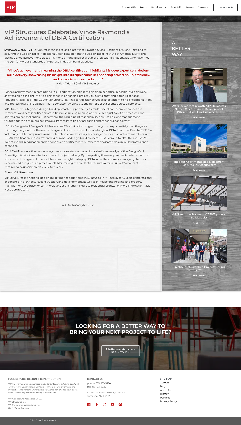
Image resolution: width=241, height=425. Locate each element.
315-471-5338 (103, 383)
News (190, 7)
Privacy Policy (168, 401)
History (164, 393)
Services (156, 7)
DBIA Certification (16, 151)
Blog (163, 386)
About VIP (129, 7)
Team (143, 7)
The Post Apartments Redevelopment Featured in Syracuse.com (199, 163)
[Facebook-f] (96, 404)
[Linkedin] (88, 404)
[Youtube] (112, 404)
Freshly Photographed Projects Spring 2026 (199, 268)
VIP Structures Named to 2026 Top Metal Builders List (199, 216)
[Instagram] (104, 404)
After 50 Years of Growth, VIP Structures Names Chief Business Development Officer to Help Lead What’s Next (199, 109)
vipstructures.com (16, 189)
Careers (203, 7)
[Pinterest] (120, 404)
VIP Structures (38, 49)
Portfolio (176, 7)
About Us (165, 390)
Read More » (199, 117)
